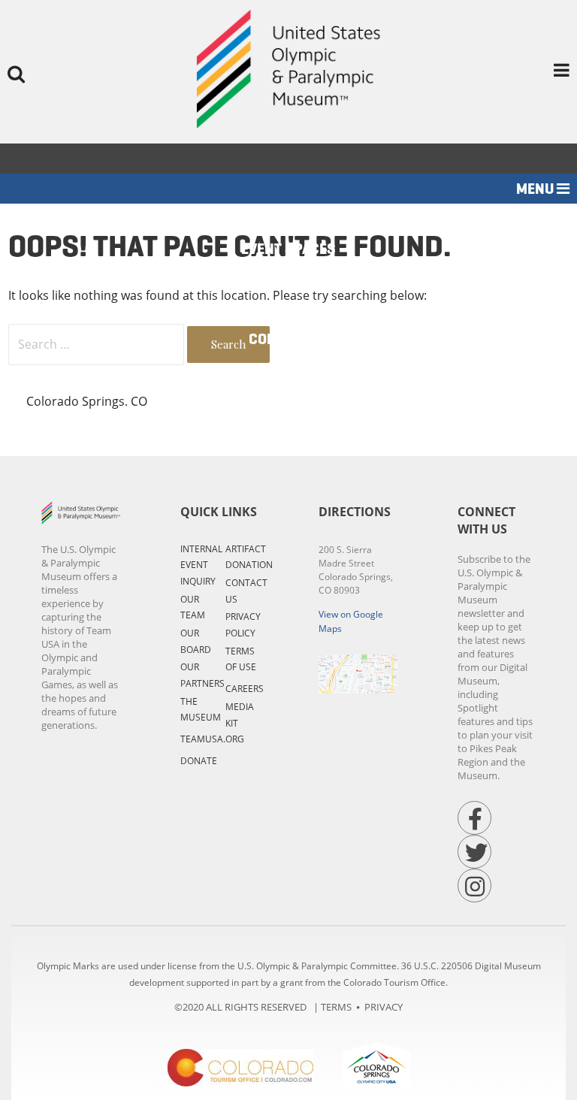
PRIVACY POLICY (243, 624)
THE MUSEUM (200, 709)
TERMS (336, 1007)
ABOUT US (289, 309)
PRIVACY (383, 1007)
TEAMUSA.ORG (212, 739)
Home (288, 219)
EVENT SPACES (288, 249)
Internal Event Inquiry (201, 565)
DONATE (198, 760)
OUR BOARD (195, 641)
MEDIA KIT (239, 715)
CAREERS (244, 688)
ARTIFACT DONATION (249, 557)
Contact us (289, 339)
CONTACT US (246, 591)
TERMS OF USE (240, 659)
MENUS (288, 279)
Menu (536, 189)
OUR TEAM (192, 607)
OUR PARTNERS (202, 675)
